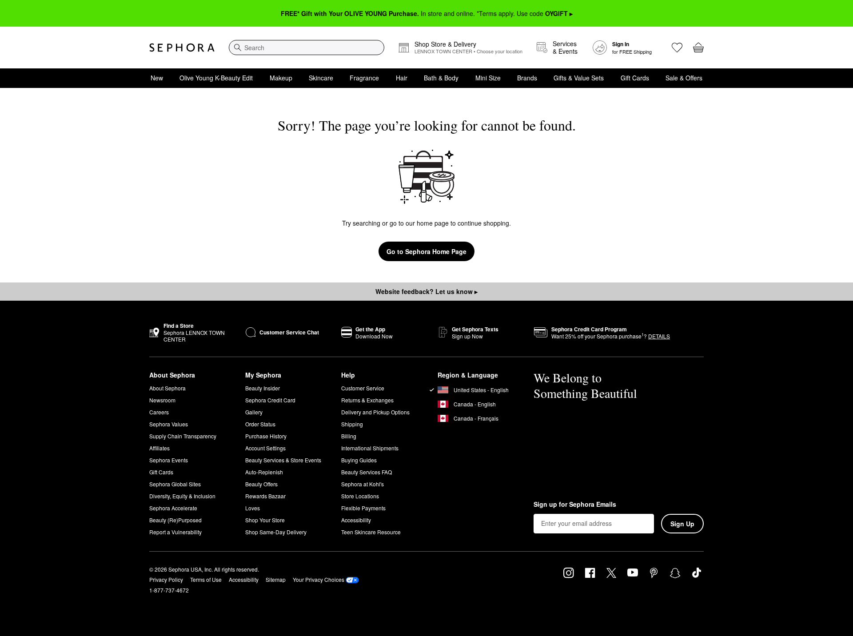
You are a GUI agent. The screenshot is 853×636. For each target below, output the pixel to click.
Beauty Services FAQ (366, 472)
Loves (252, 508)
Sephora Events (168, 460)
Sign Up (682, 523)
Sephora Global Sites (175, 484)
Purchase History (266, 436)
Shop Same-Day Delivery (276, 532)
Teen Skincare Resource (371, 532)
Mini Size (488, 77)
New (157, 77)
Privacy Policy (166, 579)
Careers (159, 412)
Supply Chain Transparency (182, 436)
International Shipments (370, 448)
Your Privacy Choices (318, 579)
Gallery (254, 412)
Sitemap (276, 579)
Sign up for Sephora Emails (575, 505)
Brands (527, 77)
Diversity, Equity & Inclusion (182, 496)
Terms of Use (206, 579)
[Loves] (677, 47)
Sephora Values (168, 424)
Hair (401, 77)
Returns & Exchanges (367, 400)
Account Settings (265, 448)
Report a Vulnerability (175, 532)
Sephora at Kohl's (362, 484)
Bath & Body (441, 77)
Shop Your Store (265, 520)
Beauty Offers (261, 484)
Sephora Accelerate (173, 508)
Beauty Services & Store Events (283, 460)
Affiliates (159, 448)
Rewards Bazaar (265, 496)
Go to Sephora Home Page (426, 251)
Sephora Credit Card (270, 400)
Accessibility (356, 520)
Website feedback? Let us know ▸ (426, 291)
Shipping (352, 424)
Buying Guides (359, 460)
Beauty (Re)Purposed (175, 520)
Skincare (321, 77)
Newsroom (162, 400)
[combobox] (306, 47)
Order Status (260, 424)
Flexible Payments (363, 508)
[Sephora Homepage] (182, 47)
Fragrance (364, 77)
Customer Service (362, 388)
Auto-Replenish (264, 472)
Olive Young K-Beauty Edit (216, 77)
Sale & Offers (684, 77)
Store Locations (360, 496)
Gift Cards (635, 77)
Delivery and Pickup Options (375, 412)
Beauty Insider (262, 388)
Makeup (281, 77)
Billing (348, 436)
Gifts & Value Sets (579, 77)
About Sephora (167, 388)
